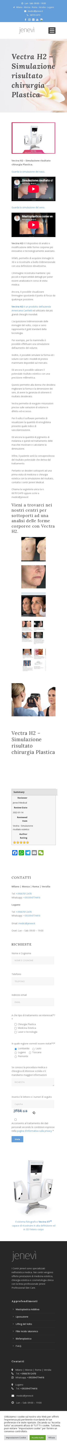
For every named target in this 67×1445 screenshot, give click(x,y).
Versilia (42, 7)
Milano (19, 7)
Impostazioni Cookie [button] (16, 1437)
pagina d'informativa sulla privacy (35, 1130)
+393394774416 (31, 897)
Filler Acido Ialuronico (27, 1331)
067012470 (35, 15)
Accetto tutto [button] (38, 1437)
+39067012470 (24, 893)
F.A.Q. (19, 1345)
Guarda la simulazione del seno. (29, 207)
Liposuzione (22, 1316)
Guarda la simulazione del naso (28, 171)
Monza (27, 7)
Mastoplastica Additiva (27, 1309)
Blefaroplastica (23, 1338)
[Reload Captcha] (34, 1112)
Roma (34, 7)
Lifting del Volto (24, 1324)
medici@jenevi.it (26, 923)
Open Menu (51, 30)
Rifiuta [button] (51, 1437)
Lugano (50, 7)
